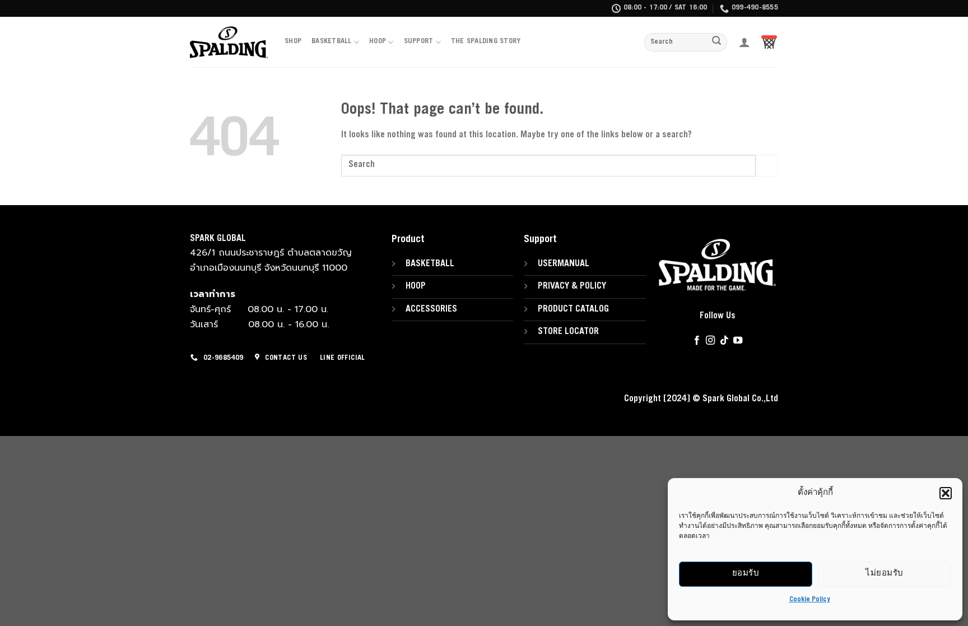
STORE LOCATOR (568, 331)
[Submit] (717, 42)
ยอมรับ (745, 573)
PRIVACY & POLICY (572, 286)
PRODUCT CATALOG (573, 309)
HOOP (377, 41)
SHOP (293, 41)
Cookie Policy (809, 599)
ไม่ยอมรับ (884, 573)
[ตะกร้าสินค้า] (769, 42)
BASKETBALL (331, 41)
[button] (945, 493)
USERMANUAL (563, 263)
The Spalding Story (486, 41)
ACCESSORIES (431, 309)
